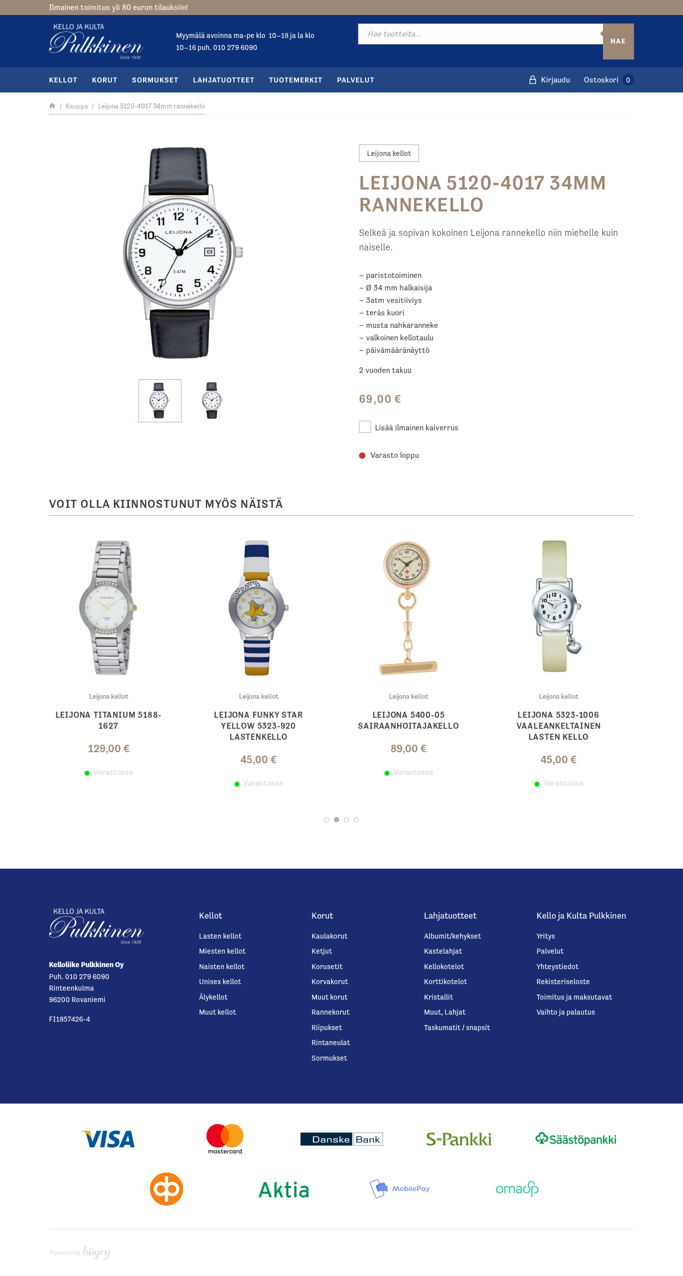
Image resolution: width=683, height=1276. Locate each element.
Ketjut (322, 951)
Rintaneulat (331, 1042)
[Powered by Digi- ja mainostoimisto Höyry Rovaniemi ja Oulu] (80, 1250)
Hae (618, 41)
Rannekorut (331, 1012)
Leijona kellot (389, 153)
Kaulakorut (330, 936)
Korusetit (327, 966)
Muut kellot (217, 1012)
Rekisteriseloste (563, 981)
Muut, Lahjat (445, 1012)
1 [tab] (326, 819)
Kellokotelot (444, 966)
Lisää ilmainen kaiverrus (416, 427)
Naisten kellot (221, 966)
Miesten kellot (222, 951)
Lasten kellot (220, 936)
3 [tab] (346, 819)
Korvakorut (330, 981)
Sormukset (155, 79)
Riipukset (327, 1027)
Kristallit (438, 997)
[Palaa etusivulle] (52, 106)
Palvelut (355, 79)
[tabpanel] (117, 661)
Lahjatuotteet (223, 79)
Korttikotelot (445, 981)
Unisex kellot (220, 981)
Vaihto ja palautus (565, 1012)
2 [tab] (336, 819)
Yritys (545, 936)
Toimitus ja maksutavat (574, 997)
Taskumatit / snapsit (457, 1027)
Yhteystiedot (557, 966)
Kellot (63, 79)
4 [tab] (356, 819)
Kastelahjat (443, 951)
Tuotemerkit (295, 79)
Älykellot (213, 997)
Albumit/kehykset (452, 936)
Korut (105, 79)
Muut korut (330, 997)
